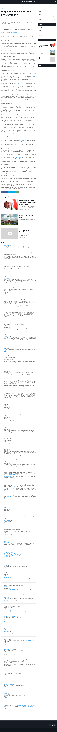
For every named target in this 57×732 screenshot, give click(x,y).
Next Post (34, 717)
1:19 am (5, 581)
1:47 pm (5, 441)
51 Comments (18, 18)
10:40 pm (5, 714)
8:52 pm (5, 318)
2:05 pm (5, 398)
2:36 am (5, 608)
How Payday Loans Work (8, 551)
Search (53, 1)
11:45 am (5, 346)
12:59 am (5, 595)
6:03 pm (5, 491)
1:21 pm (5, 518)
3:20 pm (5, 276)
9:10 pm (5, 642)
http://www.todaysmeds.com (16, 486)
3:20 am (5, 590)
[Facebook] (32, 18)
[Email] (35, 18)
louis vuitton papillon (23, 700)
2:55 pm (5, 461)
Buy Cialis (6, 569)
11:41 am (5, 602)
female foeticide (17, 264)
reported (21, 140)
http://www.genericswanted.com (10, 482)
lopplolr (5, 597)
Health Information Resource (9, 534)
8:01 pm (5, 686)
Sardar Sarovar (18, 83)
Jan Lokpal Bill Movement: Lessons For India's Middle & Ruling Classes (27, 202)
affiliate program (7, 520)
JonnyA (5, 541)
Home (2, 5)
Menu (3, 1)
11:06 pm (5, 498)
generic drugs (6, 505)
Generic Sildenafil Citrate (14, 589)
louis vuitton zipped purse (28, 706)
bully (21, 48)
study (14, 130)
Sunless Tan (6, 644)
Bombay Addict (7, 245)
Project (12, 70)
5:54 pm (5, 557)
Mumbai (40, 30)
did (14, 185)
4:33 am (5, 651)
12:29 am (5, 502)
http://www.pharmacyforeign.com (25, 470)
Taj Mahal (40, 33)
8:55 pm (5, 325)
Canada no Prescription (8, 670)
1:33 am (5, 523)
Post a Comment (4, 715)
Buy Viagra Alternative (30, 640)
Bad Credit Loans (7, 556)
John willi (5, 693)
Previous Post (4, 717)
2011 (47, 9)
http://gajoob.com (11, 601)
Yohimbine (6, 593)
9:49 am (5, 269)
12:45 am (5, 635)
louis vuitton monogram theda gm (21, 705)
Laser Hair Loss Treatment (9, 649)
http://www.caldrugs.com (8, 490)
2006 (47, 18)
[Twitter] (34, 18)
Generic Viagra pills (10, 517)
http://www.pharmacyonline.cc (9, 476)
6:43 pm (5, 427)
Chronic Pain (6, 525)
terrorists (40, 35)
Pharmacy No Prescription (9, 623)
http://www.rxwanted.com (22, 466)
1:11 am (5, 674)
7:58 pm (5, 629)
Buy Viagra (6, 666)
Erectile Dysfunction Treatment (9, 616)
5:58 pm (5, 293)
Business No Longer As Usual (26, 216)
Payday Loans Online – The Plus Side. (11, 550)
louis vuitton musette (31, 702)
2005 (47, 19)
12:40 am (5, 369)
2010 (47, 11)
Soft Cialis (6, 565)
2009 (47, 13)
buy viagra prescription (8, 684)
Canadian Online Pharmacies (9, 610)
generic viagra (17, 501)
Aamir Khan (12, 689)
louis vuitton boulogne (10, 702)
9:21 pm (5, 575)
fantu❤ (5, 699)
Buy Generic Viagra (7, 516)
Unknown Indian (7, 336)
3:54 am (5, 646)
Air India (40, 27)
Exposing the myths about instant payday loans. (13, 554)
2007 (47, 16)
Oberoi (40, 32)
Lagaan (15, 32)
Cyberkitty (6, 348)
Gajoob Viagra (6, 598)
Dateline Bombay (28, 2)
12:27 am (5, 586)
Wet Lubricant (6, 605)
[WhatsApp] (16, 192)
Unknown (5, 295)
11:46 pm (5, 621)
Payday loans (6, 542)
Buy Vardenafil (6, 577)
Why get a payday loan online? (9, 553)
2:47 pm (5, 307)
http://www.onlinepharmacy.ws (12, 474)
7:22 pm (5, 446)
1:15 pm (5, 415)
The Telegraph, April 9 (16, 157)
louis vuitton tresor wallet (8, 706)
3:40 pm (5, 690)
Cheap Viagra (6, 631)
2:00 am (5, 613)
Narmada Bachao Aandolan (22, 28)
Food (40, 28)
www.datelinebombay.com (6, 730)
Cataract (5, 676)
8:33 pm (5, 532)
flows (6, 62)
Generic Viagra (11, 713)
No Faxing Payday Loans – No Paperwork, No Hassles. (14, 555)
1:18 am (5, 682)
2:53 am (5, 567)
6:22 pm (5, 507)
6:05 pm (5, 421)
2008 (47, 14)
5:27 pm (5, 334)
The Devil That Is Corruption (24, 231)
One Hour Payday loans (8, 552)
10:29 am (5, 539)
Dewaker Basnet (7, 278)
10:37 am (5, 351)
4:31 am (5, 563)
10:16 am (5, 697)
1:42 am (5, 405)
